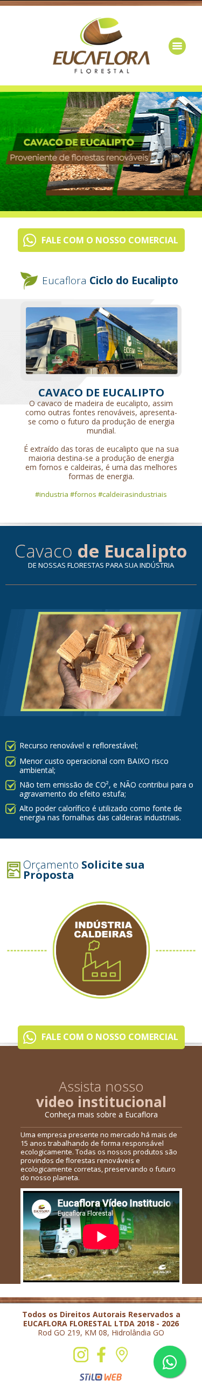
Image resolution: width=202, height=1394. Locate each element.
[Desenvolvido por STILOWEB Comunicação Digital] (101, 1377)
